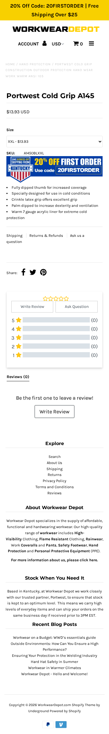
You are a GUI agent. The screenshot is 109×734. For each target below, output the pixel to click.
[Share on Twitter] (32, 273)
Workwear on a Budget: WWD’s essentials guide (54, 637)
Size (10, 130)
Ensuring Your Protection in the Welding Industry (54, 655)
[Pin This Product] (43, 273)
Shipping (14, 235)
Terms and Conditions (54, 487)
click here (88, 560)
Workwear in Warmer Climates (54, 668)
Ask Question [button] (77, 306)
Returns (55, 474)
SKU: (10, 153)
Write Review (54, 411)
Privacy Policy (54, 481)
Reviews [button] (18, 376)
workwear (48, 533)
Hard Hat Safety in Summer (54, 661)
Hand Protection (35, 64)
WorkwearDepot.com (54, 705)
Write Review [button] (32, 306)
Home (10, 64)
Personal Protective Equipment (62, 551)
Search (55, 456)
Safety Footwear (72, 545)
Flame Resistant (53, 539)
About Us (54, 462)
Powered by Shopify (65, 711)
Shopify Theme (83, 705)
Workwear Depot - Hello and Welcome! (54, 674)
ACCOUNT (29, 44)
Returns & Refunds (46, 235)
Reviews (54, 493)
